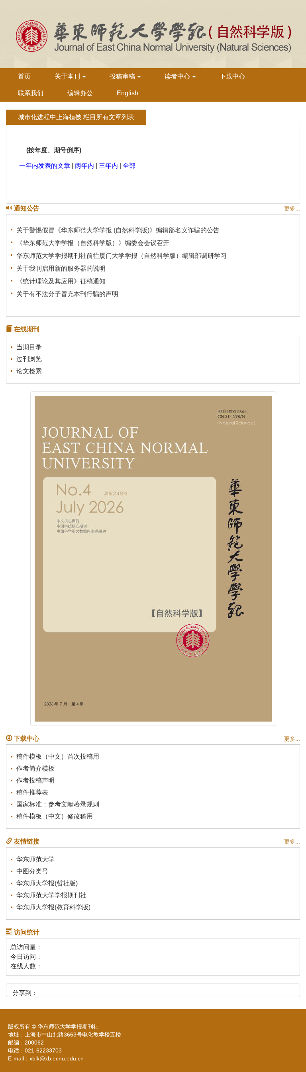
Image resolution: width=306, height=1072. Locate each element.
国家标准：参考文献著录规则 (57, 804)
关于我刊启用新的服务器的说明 (61, 265)
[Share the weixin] (60, 990)
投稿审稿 (123, 76)
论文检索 (29, 371)
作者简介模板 (35, 768)
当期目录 (29, 347)
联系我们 (30, 93)
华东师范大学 (35, 859)
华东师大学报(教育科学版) (53, 907)
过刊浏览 (29, 359)
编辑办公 (80, 93)
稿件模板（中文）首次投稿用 (57, 756)
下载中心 (232, 76)
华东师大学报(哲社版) (47, 883)
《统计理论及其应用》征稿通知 (61, 278)
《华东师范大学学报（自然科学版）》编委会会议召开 (92, 240)
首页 (24, 76)
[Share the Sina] (46, 990)
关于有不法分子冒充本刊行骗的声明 (67, 291)
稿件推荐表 (32, 792)
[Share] (101, 990)
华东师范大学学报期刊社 (51, 895)
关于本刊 (68, 76)
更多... (292, 208)
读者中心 (178, 76)
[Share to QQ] (73, 990)
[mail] (87, 990)
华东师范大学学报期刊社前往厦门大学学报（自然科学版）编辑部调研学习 (121, 253)
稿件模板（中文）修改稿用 (54, 816)
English (127, 93)
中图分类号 (32, 871)
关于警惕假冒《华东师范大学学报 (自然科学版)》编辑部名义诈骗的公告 (118, 227)
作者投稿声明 (35, 780)
